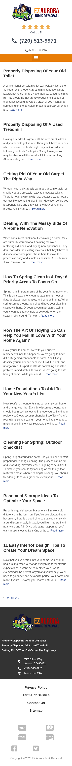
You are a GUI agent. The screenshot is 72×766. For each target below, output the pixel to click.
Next (15, 598)
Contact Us (36, 703)
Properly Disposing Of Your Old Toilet (24, 640)
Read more (15, 109)
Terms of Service (36, 695)
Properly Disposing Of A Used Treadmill (25, 645)
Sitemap (36, 710)
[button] (36, 57)
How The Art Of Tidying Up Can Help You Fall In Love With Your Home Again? (34, 335)
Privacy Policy (36, 687)
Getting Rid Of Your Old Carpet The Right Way (29, 650)
